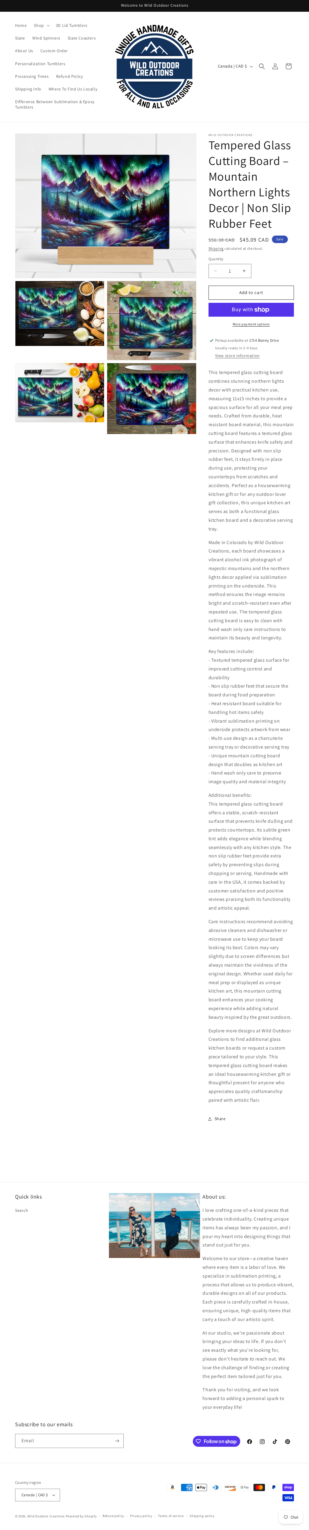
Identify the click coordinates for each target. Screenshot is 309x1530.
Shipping (216, 248)
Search (21, 1210)
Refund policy (113, 1516)
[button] (41, 25)
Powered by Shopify (81, 1516)
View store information (237, 355)
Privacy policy (141, 1516)
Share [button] (220, 1118)
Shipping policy (202, 1516)
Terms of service (170, 1516)
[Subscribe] (116, 1441)
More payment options (251, 324)
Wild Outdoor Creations (46, 1516)
